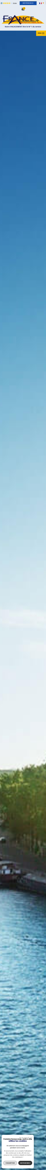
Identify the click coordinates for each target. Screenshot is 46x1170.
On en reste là (24, 1137)
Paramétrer (10, 1163)
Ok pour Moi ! (25, 1163)
